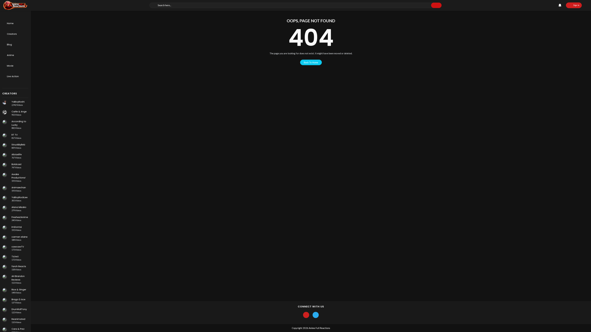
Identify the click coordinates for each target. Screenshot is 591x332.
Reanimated (18, 319)
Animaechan (19, 187)
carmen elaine (20, 236)
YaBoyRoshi (18, 101)
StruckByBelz (18, 144)
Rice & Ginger (19, 289)
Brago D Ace (18, 299)
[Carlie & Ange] (4, 112)
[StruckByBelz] (4, 145)
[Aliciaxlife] (4, 155)
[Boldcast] (4, 165)
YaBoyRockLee (20, 197)
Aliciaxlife (17, 154)
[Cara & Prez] (4, 329)
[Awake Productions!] (4, 175)
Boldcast (17, 164)
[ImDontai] (4, 227)
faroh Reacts (19, 266)
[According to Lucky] (4, 122)
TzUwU (15, 256)
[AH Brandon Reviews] (4, 277)
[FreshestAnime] (4, 217)
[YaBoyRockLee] (4, 198)
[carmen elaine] (4, 237)
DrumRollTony (19, 309)
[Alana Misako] (4, 208)
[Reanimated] (4, 319)
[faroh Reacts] (4, 267)
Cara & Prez (18, 328)
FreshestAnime (20, 217)
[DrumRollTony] (4, 310)
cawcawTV (18, 246)
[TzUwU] (4, 257)
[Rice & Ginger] (4, 290)
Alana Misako (19, 207)
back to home (311, 62)
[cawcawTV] (4, 247)
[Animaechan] (4, 188)
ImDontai (17, 227)
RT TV (15, 134)
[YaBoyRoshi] (4, 102)
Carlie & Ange (19, 111)
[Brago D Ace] (4, 300)
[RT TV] (4, 135)
